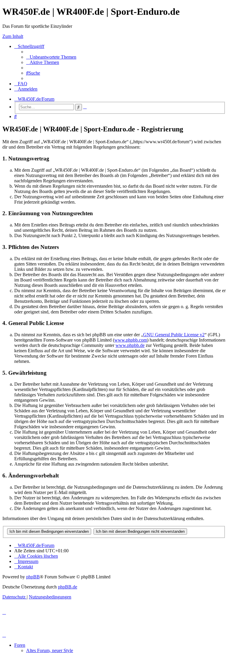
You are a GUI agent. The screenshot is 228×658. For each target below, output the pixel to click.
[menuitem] (51, 56)
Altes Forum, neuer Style (49, 650)
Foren (19, 645)
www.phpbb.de (130, 345)
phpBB (33, 576)
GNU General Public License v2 (174, 334)
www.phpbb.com (130, 339)
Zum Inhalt (12, 36)
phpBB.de (67, 586)
